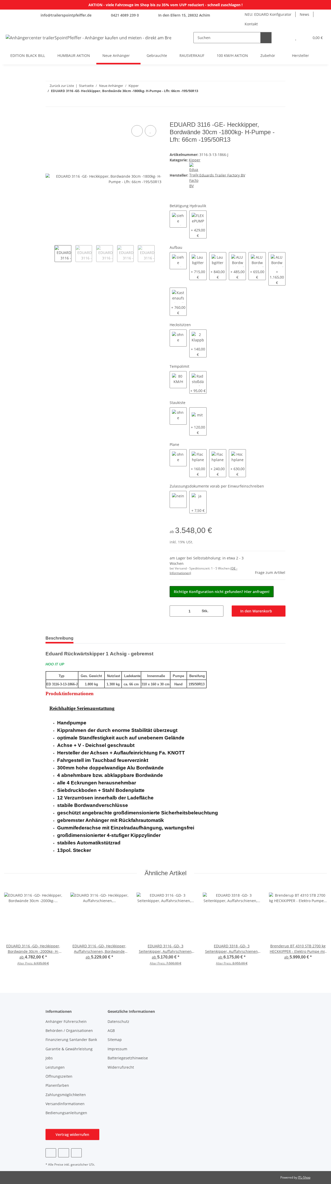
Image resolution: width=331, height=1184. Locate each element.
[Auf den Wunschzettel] (150, 131)
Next (159, 254)
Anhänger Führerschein (66, 1021)
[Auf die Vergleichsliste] (137, 131)
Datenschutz (118, 1021)
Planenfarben (57, 1085)
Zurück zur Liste (62, 85)
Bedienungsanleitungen (66, 1112)
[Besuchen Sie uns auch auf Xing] (76, 1152)
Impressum (117, 1048)
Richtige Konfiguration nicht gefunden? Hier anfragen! (221, 591)
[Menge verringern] (175, 611)
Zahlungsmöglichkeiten (66, 1094)
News (304, 14)
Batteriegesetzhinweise (128, 1057)
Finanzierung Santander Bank (71, 1039)
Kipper (194, 160)
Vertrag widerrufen (72, 1134)
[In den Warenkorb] (50, 118)
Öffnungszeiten (59, 1076)
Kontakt (251, 23)
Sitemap (115, 1039)
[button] (285, 38)
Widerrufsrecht (121, 1067)
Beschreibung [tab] (59, 638)
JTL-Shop (304, 1177)
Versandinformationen (65, 1103)
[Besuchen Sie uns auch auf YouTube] (63, 1152)
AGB (111, 1030)
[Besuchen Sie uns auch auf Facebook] (51, 1152)
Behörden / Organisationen (69, 1030)
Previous (50, 254)
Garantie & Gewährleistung (69, 1048)
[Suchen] (266, 37)
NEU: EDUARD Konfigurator (268, 14)
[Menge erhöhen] (217, 611)
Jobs (49, 1057)
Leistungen (55, 1067)
